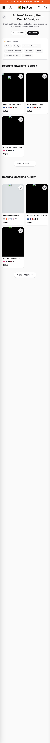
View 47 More (23, 275)
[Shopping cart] (45, 7)
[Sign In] (10, 7)
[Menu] (3, 7)
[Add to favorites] (20, 76)
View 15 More (23, 163)
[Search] (38, 7)
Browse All (33, 33)
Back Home (19, 33)
